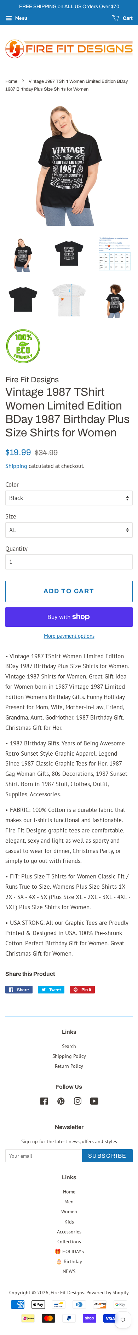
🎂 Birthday (69, 1261)
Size (10, 516)
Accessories (69, 1231)
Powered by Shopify (107, 1292)
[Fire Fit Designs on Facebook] (44, 1102)
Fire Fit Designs (67, 1292)
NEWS (69, 1271)
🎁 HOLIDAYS (69, 1251)
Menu (20, 18)
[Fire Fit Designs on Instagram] (77, 1102)
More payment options (69, 635)
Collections (69, 1241)
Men (69, 1201)
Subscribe (107, 1156)
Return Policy (69, 1065)
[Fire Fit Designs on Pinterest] (61, 1102)
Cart (127, 18)
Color (12, 484)
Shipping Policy (69, 1056)
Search (69, 1046)
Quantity (16, 548)
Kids (69, 1221)
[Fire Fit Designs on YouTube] (94, 1102)
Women (69, 1211)
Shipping (16, 465)
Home (11, 81)
